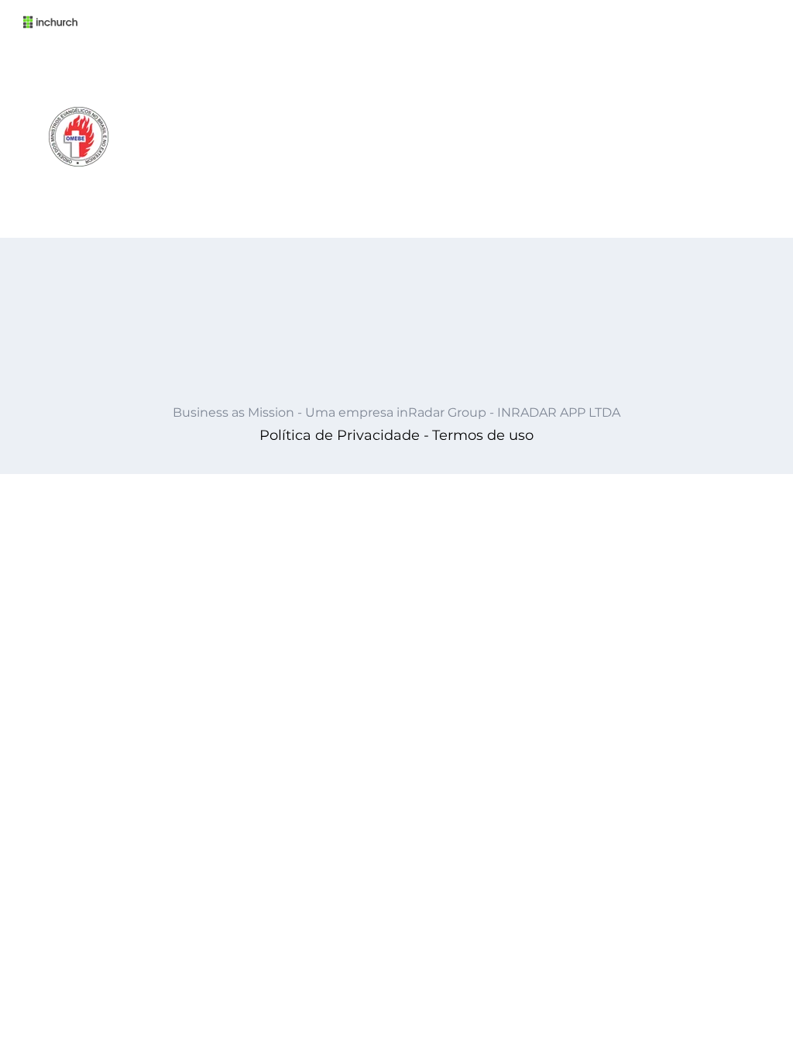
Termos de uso (483, 435)
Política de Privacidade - (344, 435)
